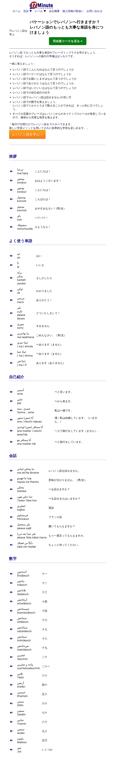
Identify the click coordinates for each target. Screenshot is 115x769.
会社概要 (54, 11)
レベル (39, 11)
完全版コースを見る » (67, 41)
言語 (26, 11)
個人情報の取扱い (73, 11)
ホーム (16, 11)
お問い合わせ (95, 11)
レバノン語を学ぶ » (27, 134)
